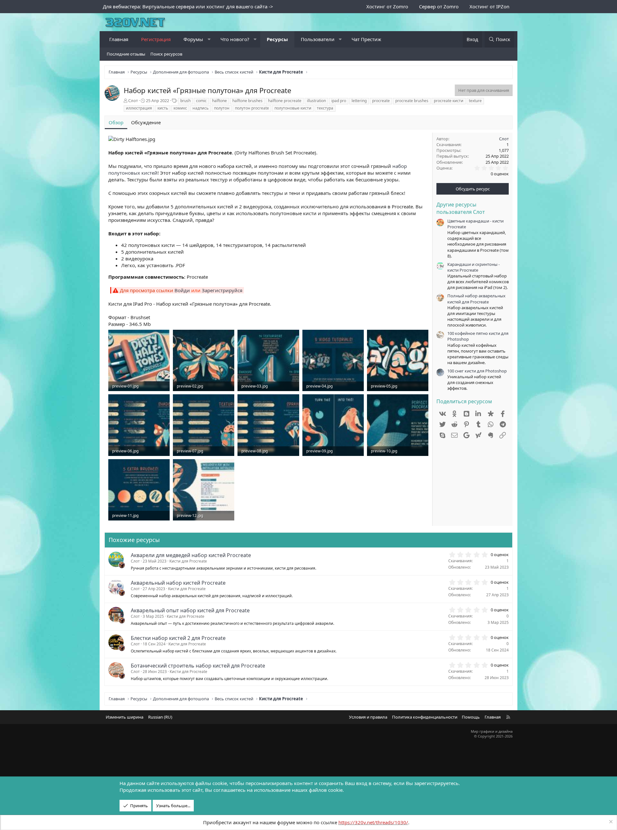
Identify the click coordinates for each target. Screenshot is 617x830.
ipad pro (338, 100)
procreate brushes (411, 100)
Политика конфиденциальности (424, 717)
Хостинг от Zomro (387, 6)
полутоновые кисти (292, 108)
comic (201, 100)
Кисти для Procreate (188, 561)
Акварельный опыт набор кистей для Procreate (190, 610)
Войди (182, 290)
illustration (316, 100)
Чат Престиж (366, 39)
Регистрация (156, 39)
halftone (219, 100)
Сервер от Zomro (439, 6)
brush (185, 100)
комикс (180, 108)
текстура (325, 108)
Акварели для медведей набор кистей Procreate (191, 555)
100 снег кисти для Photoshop (477, 371)
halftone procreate (284, 100)
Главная (118, 39)
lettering (359, 100)
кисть (162, 108)
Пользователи (318, 39)
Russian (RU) (160, 717)
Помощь (471, 717)
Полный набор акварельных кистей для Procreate (476, 298)
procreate (381, 100)
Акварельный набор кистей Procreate (178, 582)
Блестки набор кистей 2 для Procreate (178, 638)
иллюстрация (139, 108)
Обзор (116, 122)
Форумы (193, 39)
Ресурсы (277, 39)
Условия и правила (368, 717)
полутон (221, 108)
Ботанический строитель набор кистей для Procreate (198, 665)
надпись (200, 108)
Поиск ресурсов (166, 54)
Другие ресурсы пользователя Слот (460, 208)
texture (475, 100)
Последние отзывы (126, 54)
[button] (209, 39)
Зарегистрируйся (222, 290)
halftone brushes (247, 100)
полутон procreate (252, 108)
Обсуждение (146, 122)
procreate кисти (448, 100)
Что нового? (234, 39)
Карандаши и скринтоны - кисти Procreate (473, 267)
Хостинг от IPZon (489, 6)
